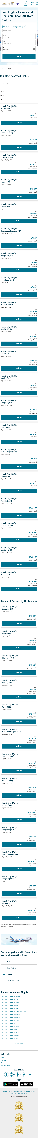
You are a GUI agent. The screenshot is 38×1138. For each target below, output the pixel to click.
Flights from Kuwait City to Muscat (10, 999)
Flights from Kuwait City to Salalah (10, 1032)
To (4, 41)
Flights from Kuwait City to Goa (9, 1023)
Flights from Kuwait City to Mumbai (10, 1020)
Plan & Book (26, 3)
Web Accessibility (5, 1065)
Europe (9, 974)
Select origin (6, 37)
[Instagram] (12, 1074)
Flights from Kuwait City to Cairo (9, 1038)
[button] (18, 26)
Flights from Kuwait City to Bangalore (10, 1017)
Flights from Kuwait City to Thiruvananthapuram (13, 1011)
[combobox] (20, 84)
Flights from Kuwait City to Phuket (10, 1029)
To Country (5, 1091)
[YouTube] (30, 1074)
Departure (6, 48)
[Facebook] (6, 1074)
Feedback (3, 1060)
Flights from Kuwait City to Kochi (9, 1005)
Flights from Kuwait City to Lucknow (10, 996)
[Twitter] (24, 1074)
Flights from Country (22, 1093)
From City (13, 1093)
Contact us (4, 1063)
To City (10, 1091)
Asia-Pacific (11, 968)
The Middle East (13, 981)
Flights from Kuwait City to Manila (10, 1026)
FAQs (2, 1057)
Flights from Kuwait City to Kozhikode (10, 1014)
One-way (5, 27)
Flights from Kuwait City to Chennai (10, 1002)
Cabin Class (3, 96)
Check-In (32, 3)
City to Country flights (29, 1091)
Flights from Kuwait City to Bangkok (10, 1035)
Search (19, 56)
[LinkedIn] (18, 1074)
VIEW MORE (19, 1044)
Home (2, 68)
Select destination (7, 43)
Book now (19, 123)
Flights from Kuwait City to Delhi (9, 1008)
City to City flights (18, 1091)
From (4, 35)
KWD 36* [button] (8, 20)
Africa (9, 962)
